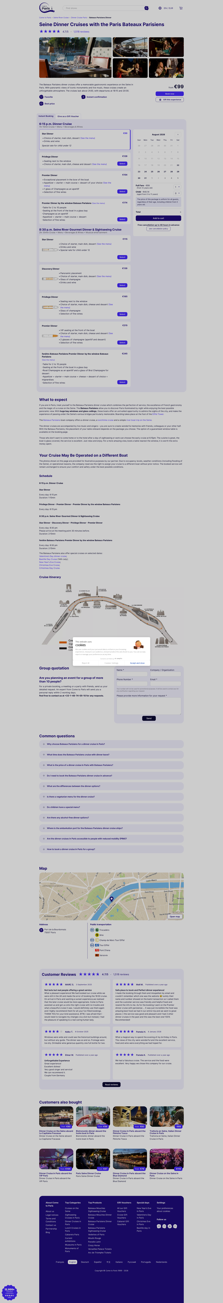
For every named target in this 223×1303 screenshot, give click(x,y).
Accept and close (137, 663)
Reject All (85, 663)
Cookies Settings (111, 663)
